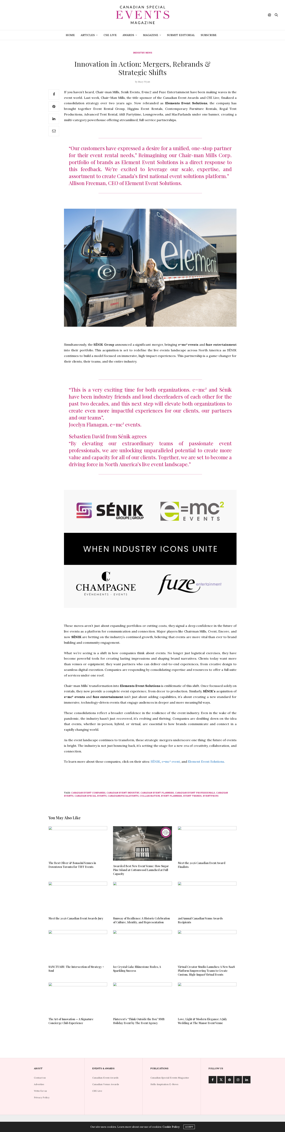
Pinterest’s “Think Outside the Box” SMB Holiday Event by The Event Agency (139, 1021)
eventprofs (210, 795)
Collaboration (150, 795)
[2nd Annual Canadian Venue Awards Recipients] (207, 897)
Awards (128, 35)
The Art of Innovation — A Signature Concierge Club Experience (70, 1021)
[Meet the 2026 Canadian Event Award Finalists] (207, 842)
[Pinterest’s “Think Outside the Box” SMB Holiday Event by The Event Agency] (142, 998)
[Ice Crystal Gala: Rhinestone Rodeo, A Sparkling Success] (142, 945)
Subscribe (209, 35)
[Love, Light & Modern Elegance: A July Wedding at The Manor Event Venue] (207, 998)
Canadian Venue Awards (105, 1084)
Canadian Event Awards (105, 1077)
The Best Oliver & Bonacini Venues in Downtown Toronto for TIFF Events (72, 865)
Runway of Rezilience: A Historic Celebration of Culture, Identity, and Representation (141, 920)
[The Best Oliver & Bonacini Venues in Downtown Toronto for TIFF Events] (77, 842)
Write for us (40, 1090)
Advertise (39, 1084)
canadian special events (91, 795)
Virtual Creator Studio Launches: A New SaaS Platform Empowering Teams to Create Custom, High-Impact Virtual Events (206, 970)
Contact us (40, 1077)
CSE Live (110, 35)
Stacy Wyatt (144, 81)
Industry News (142, 53)
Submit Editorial (181, 35)
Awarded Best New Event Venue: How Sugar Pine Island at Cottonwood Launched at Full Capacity (141, 870)
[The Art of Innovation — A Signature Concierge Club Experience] (77, 998)
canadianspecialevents (123, 795)
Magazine (150, 35)
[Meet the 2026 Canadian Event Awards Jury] (77, 897)
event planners (171, 795)
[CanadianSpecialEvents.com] (142, 15)
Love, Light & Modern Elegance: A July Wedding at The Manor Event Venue (202, 1021)
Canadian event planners (157, 792)
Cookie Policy (171, 1127)
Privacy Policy (41, 1097)
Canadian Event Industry (123, 792)
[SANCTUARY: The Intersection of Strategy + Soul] (77, 945)
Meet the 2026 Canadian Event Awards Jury (75, 918)
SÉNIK (155, 761)
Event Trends (192, 795)
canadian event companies (88, 792)
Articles (88, 35)
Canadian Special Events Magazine (169, 1077)
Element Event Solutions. (207, 761)
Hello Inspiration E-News (164, 1084)
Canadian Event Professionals (195, 792)
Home (70, 35)
